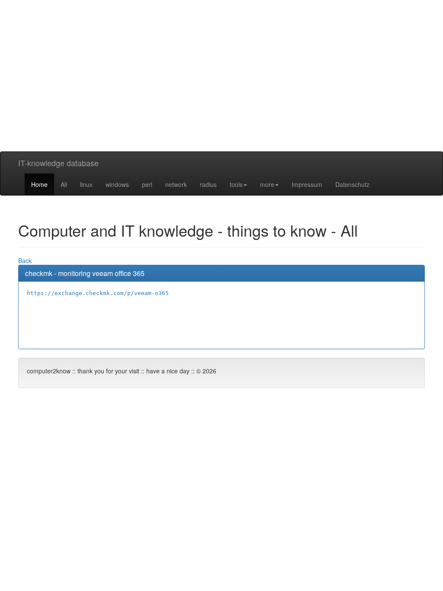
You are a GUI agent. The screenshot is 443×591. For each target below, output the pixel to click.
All (64, 184)
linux (86, 184)
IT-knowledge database (58, 162)
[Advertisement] (221, 90)
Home (39, 184)
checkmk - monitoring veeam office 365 (84, 273)
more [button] (267, 184)
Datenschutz (352, 184)
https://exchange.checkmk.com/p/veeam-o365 (98, 293)
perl (147, 184)
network (176, 184)
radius (208, 184)
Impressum (307, 184)
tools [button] (236, 184)
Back (25, 260)
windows (117, 184)
